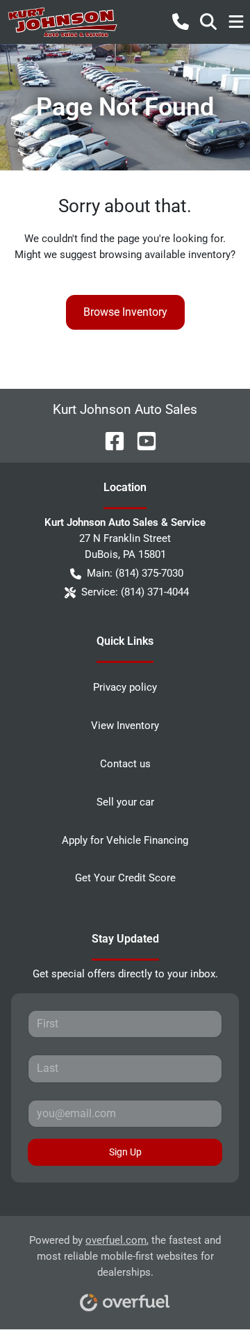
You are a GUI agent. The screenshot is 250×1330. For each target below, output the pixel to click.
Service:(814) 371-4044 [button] (135, 592)
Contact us (125, 764)
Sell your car (125, 802)
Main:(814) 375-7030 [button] (135, 573)
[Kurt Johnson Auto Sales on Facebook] (109, 440)
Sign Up (125, 1151)
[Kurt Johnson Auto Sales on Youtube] (141, 440)
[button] (180, 21)
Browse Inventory (125, 312)
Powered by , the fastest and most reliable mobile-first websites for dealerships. (125, 1256)
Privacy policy (125, 687)
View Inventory (125, 725)
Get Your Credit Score (125, 878)
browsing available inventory (165, 254)
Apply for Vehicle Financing (125, 840)
